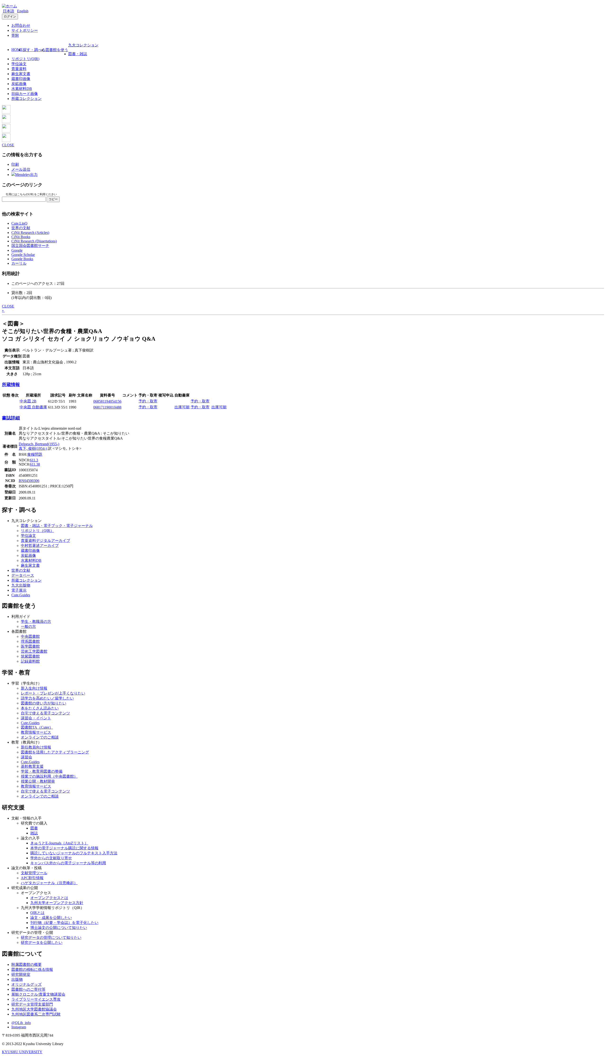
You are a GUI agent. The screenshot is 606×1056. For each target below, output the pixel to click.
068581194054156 (107, 401)
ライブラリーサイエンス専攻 (36, 999)
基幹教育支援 (32, 766)
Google (16, 250)
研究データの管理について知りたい (51, 938)
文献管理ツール (34, 873)
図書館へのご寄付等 (28, 989)
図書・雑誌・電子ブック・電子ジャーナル (57, 526)
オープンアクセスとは (49, 898)
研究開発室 (20, 974)
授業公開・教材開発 (38, 781)
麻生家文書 (20, 74)
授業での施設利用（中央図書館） (49, 776)
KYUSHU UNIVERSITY (22, 1052)
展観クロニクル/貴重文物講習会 (38, 994)
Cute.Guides (20, 595)
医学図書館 (30, 646)
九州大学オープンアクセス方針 (56, 903)
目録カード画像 (24, 94)
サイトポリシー (24, 30)
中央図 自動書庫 (33, 407)
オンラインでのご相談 (40, 737)
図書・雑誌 (77, 54)
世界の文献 (20, 228)
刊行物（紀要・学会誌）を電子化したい (64, 923)
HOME (17, 50)
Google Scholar (23, 255)
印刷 (15, 164)
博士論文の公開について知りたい (58, 928)
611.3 (34, 460)
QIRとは (37, 913)
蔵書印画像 (20, 79)
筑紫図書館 (30, 656)
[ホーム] (9, 6)
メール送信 (20, 169)
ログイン (10, 16)
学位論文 (19, 64)
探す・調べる (34, 50)
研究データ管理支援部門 (32, 1004)
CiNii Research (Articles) (30, 233)
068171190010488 (107, 407)
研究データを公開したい (41, 942)
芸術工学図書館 (34, 651)
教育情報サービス (36, 732)
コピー (53, 199)
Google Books (22, 259)
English (22, 11)
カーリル (19, 263)
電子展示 (19, 590)
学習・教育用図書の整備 (41, 771)
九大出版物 (20, 585)
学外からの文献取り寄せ (51, 858)
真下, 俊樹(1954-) (33, 448)
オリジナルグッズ (26, 984)
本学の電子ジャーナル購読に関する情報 (64, 848)
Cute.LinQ (19, 223)
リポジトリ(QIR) (25, 59)
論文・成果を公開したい (51, 918)
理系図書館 (30, 641)
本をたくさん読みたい (40, 708)
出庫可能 (182, 407)
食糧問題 (34, 454)
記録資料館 (30, 661)
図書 (34, 828)
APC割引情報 (32, 878)
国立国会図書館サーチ (30, 246)
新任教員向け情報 (36, 747)
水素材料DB (21, 89)
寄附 (15, 35)
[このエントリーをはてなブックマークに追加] (6, 131)
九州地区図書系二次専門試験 (36, 1014)
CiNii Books (20, 237)
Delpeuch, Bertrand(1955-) (39, 444)
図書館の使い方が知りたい (43, 703)
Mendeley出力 (26, 175)
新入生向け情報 (34, 688)
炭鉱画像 (19, 84)
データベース (22, 575)
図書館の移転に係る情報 (32, 969)
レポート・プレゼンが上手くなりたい (53, 693)
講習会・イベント (36, 718)
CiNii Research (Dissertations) (34, 241)
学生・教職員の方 (36, 621)
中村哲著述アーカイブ (40, 546)
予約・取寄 (147, 401)
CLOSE (8, 145)
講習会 (26, 757)
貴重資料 (19, 69)
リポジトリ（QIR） (37, 531)
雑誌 (34, 833)
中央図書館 (30, 636)
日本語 (8, 11)
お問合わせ (20, 25)
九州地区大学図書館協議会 (34, 1009)
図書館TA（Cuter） (37, 727)
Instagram (18, 1027)
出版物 (17, 979)
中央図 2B (28, 401)
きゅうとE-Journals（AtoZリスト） (59, 843)
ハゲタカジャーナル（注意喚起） (49, 883)
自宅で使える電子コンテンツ (45, 713)
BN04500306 (29, 481)
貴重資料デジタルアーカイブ (45, 541)
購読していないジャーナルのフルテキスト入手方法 (73, 853)
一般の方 (28, 626)
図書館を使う (56, 50)
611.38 (35, 464)
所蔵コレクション (26, 99)
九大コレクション (83, 45)
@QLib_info (21, 1023)
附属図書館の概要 (26, 964)
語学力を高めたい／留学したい (47, 698)
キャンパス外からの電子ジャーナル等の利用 (68, 863)
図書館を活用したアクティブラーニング (55, 752)
